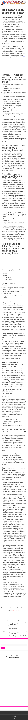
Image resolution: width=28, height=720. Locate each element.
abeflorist (22, 57)
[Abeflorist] (14, 2)
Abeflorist (14, 716)
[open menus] (2, 4)
